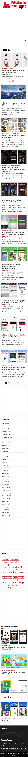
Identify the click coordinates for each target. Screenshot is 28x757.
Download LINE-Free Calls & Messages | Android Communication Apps (14, 254)
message (21, 572)
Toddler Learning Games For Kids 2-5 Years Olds (14, 661)
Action (4, 101)
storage (20, 580)
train (20, 582)
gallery (14, 567)
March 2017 (5, 515)
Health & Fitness (6, 365)
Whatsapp (14, 585)
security (21, 577)
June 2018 (4, 479)
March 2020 (5, 456)
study (4, 582)
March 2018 (5, 487)
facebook (20, 564)
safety (15, 577)
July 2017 (4, 504)
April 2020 (4, 454)
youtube (14, 587)
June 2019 (4, 468)
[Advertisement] (14, 23)
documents (5, 559)
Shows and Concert (15, 165)
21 (18, 382)
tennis (9, 582)
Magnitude (21, 753)
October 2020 (5, 440)
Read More (11, 81)
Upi (3, 585)
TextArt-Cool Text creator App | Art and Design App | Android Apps (14, 290)
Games (11, 68)
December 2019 (6, 462)
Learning (4, 670)
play (14, 575)
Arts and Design (6, 298)
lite (3, 572)
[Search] (26, 40)
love (15, 572)
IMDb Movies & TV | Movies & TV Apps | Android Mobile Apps (14, 189)
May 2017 (4, 509)
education (5, 564)
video (8, 585)
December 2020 (6, 434)
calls (8, 557)
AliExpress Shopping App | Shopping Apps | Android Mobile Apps (14, 324)
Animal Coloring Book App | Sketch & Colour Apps (14, 125)
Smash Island (13, 580)
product (19, 575)
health (10, 569)
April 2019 (4, 473)
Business (4, 230)
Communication (11, 262)
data (13, 557)
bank (4, 557)
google (4, 569)
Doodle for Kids (14, 559)
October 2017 (5, 495)
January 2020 (5, 459)
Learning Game (11, 670)
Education (5, 695)
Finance (9, 230)
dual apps (5, 562)
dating (18, 557)
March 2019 (5, 476)
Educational (5, 68)
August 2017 (5, 501)
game (19, 567)
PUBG (4, 577)
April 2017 (4, 512)
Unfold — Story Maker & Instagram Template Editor (14, 637)
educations (12, 564)
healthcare (16, 569)
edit (19, 562)
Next (22, 382)
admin (3, 74)
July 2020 (4, 448)
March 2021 (5, 426)
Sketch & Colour (14, 133)
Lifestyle (13, 365)
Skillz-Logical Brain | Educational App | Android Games (14, 60)
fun (9, 567)
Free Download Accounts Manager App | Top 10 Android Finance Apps (14, 222)
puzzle (9, 577)
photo (9, 575)
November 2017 (6, 493)
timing (14, 582)
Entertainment (6, 133)
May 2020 (4, 451)
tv (23, 582)
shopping (5, 580)
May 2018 (4, 481)
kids (22, 569)
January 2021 (5, 431)
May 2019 (4, 470)
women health (6, 587)
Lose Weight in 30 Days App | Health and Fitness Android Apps (14, 357)
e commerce (13, 562)
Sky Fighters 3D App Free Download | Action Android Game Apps (14, 92)
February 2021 (5, 428)
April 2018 (4, 484)
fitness (4, 567)
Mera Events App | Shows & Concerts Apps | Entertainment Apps (14, 157)
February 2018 (5, 490)
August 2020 (5, 445)
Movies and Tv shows (15, 198)
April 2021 (4, 423)
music (4, 575)
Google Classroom (14, 686)
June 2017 (4, 507)
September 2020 (6, 442)
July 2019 (4, 465)
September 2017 (6, 498)
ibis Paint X (14, 709)
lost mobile (9, 572)
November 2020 (6, 437)
